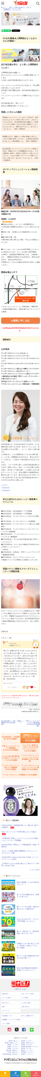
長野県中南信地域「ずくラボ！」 (30, 1046)
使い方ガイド (6, 1002)
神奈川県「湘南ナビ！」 (13, 1050)
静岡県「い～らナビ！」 (28, 1050)
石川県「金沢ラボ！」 (13, 1052)
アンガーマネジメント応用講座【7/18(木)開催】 (20, 775)
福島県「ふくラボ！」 (13, 1044)
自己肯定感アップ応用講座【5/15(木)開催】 (8, 722)
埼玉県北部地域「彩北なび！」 (11, 1054)
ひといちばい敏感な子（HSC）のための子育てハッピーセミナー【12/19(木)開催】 (30, 748)
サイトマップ (6, 1010)
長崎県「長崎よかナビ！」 (28, 1042)
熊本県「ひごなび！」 (27, 1041)
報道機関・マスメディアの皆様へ (11, 1019)
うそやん (11, 643)
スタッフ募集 (6, 1023)
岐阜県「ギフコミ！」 (13, 1046)
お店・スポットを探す (5, 1075)
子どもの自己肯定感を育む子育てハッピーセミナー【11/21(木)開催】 (11, 758)
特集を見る (36, 1075)
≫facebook (5, 488)
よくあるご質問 (26, 1002)
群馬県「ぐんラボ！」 (13, 1048)
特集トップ (20, 721)
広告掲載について (7, 1015)
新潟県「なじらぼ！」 (27, 1044)
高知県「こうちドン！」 (28, 1054)
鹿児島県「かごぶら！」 (28, 1052)
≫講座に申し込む (20, 320)
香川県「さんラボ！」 (27, 1048)
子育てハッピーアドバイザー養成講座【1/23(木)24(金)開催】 (33, 723)
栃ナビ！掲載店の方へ (28, 1015)
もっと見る (36, 870)
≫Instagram (5, 490)
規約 (3, 1006)
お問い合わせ (25, 1006)
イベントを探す (15, 1075)
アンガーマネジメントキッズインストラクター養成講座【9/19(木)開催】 (30, 767)
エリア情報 (25, 1075)
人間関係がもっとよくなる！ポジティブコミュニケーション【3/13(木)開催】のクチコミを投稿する (20, 704)
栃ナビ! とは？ (21, 989)
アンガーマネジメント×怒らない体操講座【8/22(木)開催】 (10, 767)
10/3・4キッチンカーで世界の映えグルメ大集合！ (19, 832)
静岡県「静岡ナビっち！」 (12, 1042)
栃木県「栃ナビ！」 (14, 1041)
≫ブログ (4, 485)
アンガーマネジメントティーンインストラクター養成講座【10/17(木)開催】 (30, 758)
